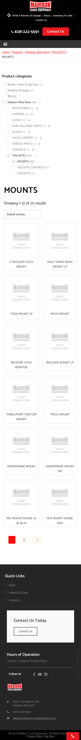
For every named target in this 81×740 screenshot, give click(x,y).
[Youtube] (40, 674)
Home (5, 52)
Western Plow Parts (37, 52)
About (47, 16)
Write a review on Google (26, 16)
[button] (5, 44)
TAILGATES (59, 52)
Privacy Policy (34, 736)
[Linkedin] (46, 674)
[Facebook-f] (34, 674)
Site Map (49, 736)
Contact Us (41, 20)
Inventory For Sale (62, 16)
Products (17, 52)
